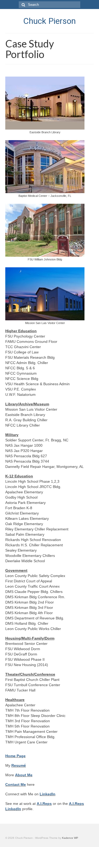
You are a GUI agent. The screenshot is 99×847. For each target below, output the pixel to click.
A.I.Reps (44, 803)
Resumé (18, 765)
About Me (23, 775)
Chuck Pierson (49, 21)
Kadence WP (70, 837)
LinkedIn (47, 794)
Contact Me (15, 784)
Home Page (15, 756)
